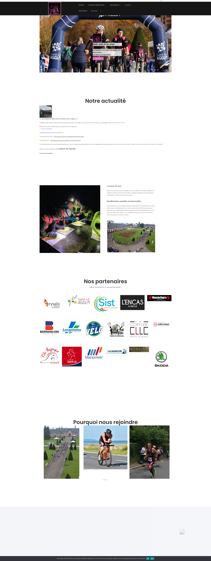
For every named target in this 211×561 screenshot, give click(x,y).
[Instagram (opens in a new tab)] (162, 1)
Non (152, 558)
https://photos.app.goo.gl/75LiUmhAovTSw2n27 (65, 140)
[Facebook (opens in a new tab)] (161, 1)
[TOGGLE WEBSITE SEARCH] (101, 11)
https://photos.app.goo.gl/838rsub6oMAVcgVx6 (69, 136)
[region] (105, 43)
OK (148, 558)
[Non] (209, 558)
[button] (104, 70)
